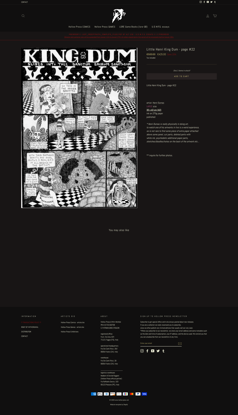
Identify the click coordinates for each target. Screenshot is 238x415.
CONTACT (24, 2)
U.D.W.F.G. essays (160, 26)
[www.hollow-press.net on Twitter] (158, 351)
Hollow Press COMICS (79, 26)
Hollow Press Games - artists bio (72, 327)
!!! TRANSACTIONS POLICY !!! (31, 322)
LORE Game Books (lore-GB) (133, 26)
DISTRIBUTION (26, 331)
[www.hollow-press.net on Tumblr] (163, 351)
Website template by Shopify (119, 404)
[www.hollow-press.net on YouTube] (152, 351)
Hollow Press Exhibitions (69, 331)
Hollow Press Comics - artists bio (72, 322)
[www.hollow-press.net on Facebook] (147, 351)
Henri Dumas (158, 102)
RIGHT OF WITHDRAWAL (29, 327)
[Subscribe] (180, 343)
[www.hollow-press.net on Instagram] (142, 351)
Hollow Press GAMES (104, 26)
